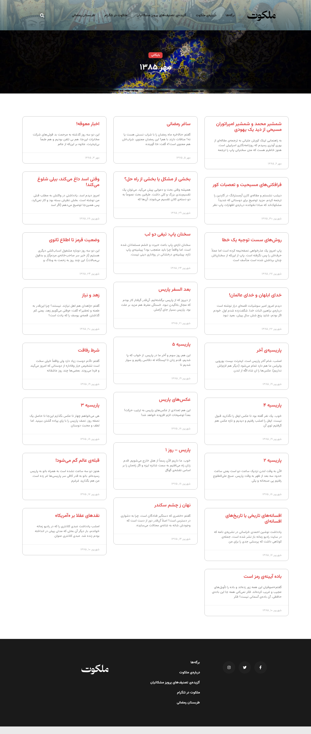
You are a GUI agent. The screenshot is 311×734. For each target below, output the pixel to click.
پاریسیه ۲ (272, 460)
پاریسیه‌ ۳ (90, 405)
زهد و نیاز (90, 295)
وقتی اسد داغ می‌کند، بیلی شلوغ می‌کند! (68, 182)
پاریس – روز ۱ (178, 450)
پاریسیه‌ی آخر (269, 350)
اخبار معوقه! (87, 124)
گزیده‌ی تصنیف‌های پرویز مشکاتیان (161, 15)
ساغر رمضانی (179, 124)
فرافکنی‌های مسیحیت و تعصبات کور (247, 185)
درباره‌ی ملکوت (206, 15)
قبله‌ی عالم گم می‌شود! (77, 460)
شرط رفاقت (88, 350)
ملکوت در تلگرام (115, 15)
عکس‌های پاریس (175, 399)
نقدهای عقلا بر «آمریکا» (77, 515)
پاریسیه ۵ (181, 344)
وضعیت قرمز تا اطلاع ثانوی (74, 240)
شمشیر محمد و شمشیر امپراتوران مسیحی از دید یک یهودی (249, 126)
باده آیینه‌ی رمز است (263, 576)
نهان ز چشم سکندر (172, 505)
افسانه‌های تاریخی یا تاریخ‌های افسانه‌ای (253, 518)
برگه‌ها (230, 15)
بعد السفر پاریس (174, 289)
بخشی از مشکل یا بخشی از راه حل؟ (157, 179)
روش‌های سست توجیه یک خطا (252, 240)
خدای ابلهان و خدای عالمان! (255, 295)
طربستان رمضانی (83, 15)
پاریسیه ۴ (272, 405)
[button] (42, 15)
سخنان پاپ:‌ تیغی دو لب (168, 234)
